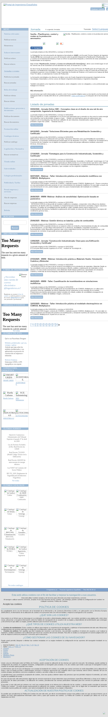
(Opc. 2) (18, 647)
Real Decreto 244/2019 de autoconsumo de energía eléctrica (16, 462)
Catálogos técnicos (11, 136)
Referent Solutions (11, 362)
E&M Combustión (22, 498)
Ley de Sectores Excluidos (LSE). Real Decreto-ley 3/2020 (17, 447)
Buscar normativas (11, 155)
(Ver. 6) (23, 645)
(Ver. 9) (36, 645)
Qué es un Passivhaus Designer (15, 338)
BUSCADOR (8, 216)
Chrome (6, 648)
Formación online (11, 129)
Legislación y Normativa (14, 149)
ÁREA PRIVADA (10, 234)
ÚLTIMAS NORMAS (12, 428)
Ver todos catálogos (15, 585)
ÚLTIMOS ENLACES (12, 333)
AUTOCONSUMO (22, 416)
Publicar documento (11, 116)
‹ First (33, 325)
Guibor (9, 495)
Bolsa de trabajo (10, 90)
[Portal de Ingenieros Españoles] (20, 5)
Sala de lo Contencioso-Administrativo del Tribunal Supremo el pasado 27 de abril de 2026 (17, 438)
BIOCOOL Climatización (9, 538)
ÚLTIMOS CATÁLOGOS (13, 485)
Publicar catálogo (10, 142)
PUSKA (10, 551)
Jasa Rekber (60, 700)
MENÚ (6, 29)
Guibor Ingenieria (21, 554)
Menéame (36, 43)
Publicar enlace (10, 58)
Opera (5, 652)
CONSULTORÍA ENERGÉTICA (9, 369)
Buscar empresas (10, 203)
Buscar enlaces (9, 64)
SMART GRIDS (8, 380)
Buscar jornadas (10, 83)
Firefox (5, 650)
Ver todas (16, 331)
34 (45, 325)
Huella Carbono (8, 398)
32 (39, 325)
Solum (9, 514)
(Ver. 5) (17, 645)
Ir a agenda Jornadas (52, 29)
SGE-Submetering (20, 399)
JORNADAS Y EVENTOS (14, 305)
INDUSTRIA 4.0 (8, 418)
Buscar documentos (11, 122)
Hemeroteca (8, 46)
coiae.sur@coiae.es (78, 96)
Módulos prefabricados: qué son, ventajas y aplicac (16, 346)
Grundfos (21, 535)
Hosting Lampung (49, 700)
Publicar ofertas (10, 96)
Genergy (21, 516)
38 (57, 325)
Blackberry (7, 657)
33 (42, 325)
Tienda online (9, 162)
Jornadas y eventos (11, 71)
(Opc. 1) (11, 647)
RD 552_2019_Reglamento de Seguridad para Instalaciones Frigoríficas (17, 476)
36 (51, 325)
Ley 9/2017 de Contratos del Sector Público (16, 469)
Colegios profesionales (13, 176)
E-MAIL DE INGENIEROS (14, 270)
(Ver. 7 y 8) (30, 645)
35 (48, 325)
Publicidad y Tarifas (12, 183)
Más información (36, 125)
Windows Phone (8, 655)
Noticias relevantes (11, 34)
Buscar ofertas (9, 101)
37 (54, 325)
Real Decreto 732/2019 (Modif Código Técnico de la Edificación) (16, 454)
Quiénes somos (97, 9)
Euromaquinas (9, 572)
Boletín (7, 210)
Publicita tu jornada (11, 77)
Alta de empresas (10, 198)
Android (5, 653)
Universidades (9, 169)
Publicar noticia (10, 40)
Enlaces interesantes (12, 53)
